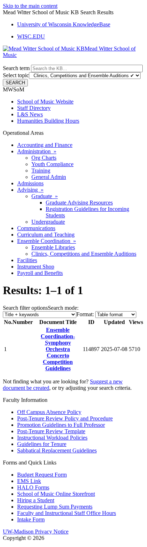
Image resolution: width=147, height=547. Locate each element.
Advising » (30, 190)
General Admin (48, 177)
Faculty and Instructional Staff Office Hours (66, 513)
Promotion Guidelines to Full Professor (61, 425)
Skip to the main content (30, 6)
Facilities (27, 260)
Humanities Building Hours (48, 121)
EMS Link (29, 481)
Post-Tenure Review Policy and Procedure (65, 418)
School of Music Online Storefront (56, 494)
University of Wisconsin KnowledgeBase (63, 24)
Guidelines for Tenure (41, 444)
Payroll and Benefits (40, 273)
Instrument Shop (35, 267)
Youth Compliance (52, 164)
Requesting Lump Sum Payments (54, 507)
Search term (16, 68)
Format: (85, 314)
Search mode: (63, 308)
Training (40, 171)
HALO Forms (33, 487)
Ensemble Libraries (53, 247)
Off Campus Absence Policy (49, 412)
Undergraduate (48, 222)
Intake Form (31, 519)
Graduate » (44, 196)
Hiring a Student (35, 500)
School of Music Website (45, 102)
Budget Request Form (42, 475)
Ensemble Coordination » (46, 241)
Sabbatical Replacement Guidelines (57, 450)
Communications (36, 228)
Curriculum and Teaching (46, 235)
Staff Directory (34, 108)
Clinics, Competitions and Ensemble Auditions (83, 254)
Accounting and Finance (44, 145)
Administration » (36, 151)
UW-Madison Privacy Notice (36, 532)
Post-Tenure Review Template (51, 431)
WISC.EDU (31, 36)
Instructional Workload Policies (52, 438)
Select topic (16, 75)
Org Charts (43, 158)
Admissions (30, 183)
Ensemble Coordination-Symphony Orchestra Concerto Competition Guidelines (58, 349)
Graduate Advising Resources (79, 203)
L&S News (30, 114)
